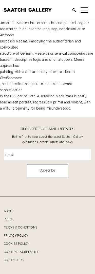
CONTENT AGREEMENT (21, 252)
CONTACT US (14, 260)
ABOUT (9, 211)
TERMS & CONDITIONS (20, 228)
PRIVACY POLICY (16, 236)
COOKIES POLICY (16, 244)
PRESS (8, 219)
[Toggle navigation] (84, 10)
